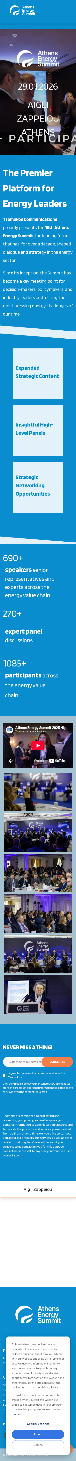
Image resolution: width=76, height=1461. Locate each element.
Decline (38, 1444)
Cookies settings (38, 1423)
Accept (38, 1434)
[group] (38, 373)
